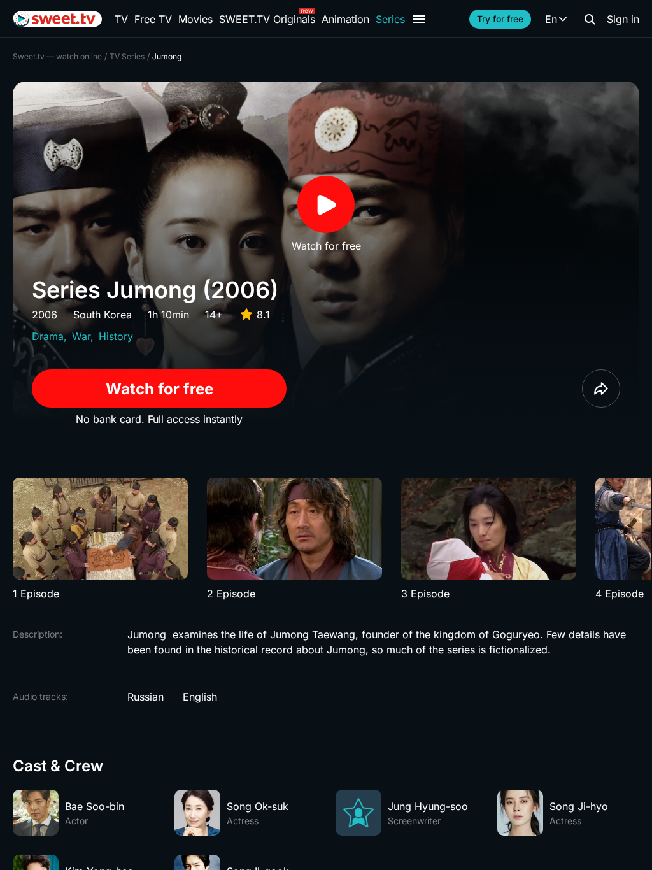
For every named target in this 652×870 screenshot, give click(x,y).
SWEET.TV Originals (267, 19)
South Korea (102, 314)
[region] (326, 539)
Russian (145, 696)
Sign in (623, 19)
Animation (345, 19)
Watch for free (159, 389)
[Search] (589, 19)
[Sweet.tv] (57, 19)
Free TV (153, 19)
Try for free (500, 18)
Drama (48, 336)
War (81, 336)
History (116, 336)
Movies (195, 19)
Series (390, 19)
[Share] (601, 388)
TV (121, 19)
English (200, 696)
